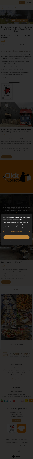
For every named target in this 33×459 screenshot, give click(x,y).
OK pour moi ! (16, 237)
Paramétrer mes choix (16, 231)
